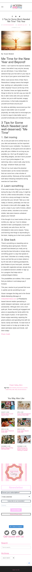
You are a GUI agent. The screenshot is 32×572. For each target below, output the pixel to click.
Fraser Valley (13, 385)
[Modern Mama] (16, 6)
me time (15, 389)
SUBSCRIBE (16, 510)
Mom (21, 385)
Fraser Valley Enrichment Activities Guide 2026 (24, 414)
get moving (13, 387)
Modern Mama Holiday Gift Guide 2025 (7, 448)
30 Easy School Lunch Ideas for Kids (7, 414)
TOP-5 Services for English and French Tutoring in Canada (22, 449)
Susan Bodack (22, 389)
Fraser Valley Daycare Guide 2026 (23, 431)
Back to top (16, 569)
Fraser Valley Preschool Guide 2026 (7, 431)
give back (20, 387)
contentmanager (8, 25)
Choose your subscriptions (10, 492)
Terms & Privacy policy (16, 514)
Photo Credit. (5, 334)
